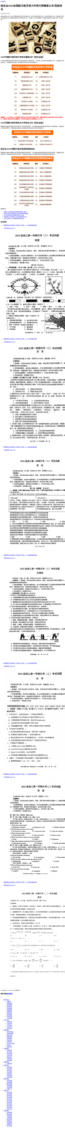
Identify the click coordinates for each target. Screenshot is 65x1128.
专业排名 (9, 1058)
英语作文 (9, 1073)
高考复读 (9, 1119)
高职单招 (9, 1038)
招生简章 (9, 1036)
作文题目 (9, 1068)
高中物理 (9, 1097)
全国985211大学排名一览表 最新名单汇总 (15, 216)
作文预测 (9, 1077)
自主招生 (9, 1040)
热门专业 (9, 1052)
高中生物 (9, 1100)
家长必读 (9, 1114)
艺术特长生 (10, 1031)
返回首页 (10, 994)
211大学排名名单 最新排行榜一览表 (14, 215)
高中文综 (9, 1109)
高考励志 (9, 1115)
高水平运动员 (11, 1043)
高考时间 (9, 1006)
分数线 (9, 1001)
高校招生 (6, 1030)
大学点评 (9, 1026)
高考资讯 (6, 999)
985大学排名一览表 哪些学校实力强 (14, 218)
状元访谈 (9, 1125)
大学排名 (3, 1)
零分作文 (9, 1070)
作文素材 (9, 1072)
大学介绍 (6, 1020)
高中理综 (9, 1107)
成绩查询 (9, 1010)
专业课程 (9, 1060)
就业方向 (9, 1057)
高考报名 (9, 1015)
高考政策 (9, 1003)
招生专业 (9, 1046)
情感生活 (9, 1120)
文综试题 (9, 1087)
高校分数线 (10, 1033)
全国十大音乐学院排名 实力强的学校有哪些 (16, 213)
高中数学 (9, 1094)
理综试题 (9, 1085)
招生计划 (9, 1035)
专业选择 (9, 1053)
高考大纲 (9, 1016)
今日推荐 (9, 1018)
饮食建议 (9, 1122)
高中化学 (9, 1099)
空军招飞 (9, 1041)
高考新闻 (9, 1004)
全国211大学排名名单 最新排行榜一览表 (15, 211)
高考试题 (6, 1078)
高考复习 (6, 1090)
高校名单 (9, 1021)
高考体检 (9, 1008)
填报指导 (9, 1063)
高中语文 (9, 1092)
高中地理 (9, 1105)
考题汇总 (9, 1089)
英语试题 (9, 1082)
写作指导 (9, 1075)
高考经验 (9, 1112)
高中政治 (9, 1102)
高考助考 (6, 1110)
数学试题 (9, 1083)
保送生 (9, 1045)
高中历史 (9, 1104)
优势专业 (9, 1028)
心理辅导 (9, 1117)
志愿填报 (6, 1062)
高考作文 (6, 1065)
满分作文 (9, 1067)
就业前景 (9, 1050)
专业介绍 (9, 1055)
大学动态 (9, 1025)
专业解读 (6, 1048)
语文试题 (9, 1080)
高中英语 (9, 1095)
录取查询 (9, 1011)
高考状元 (9, 1013)
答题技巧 (9, 1124)
